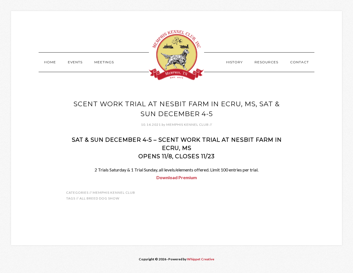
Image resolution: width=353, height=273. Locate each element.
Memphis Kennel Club (176, 55)
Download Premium (176, 177)
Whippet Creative (200, 259)
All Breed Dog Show (99, 198)
